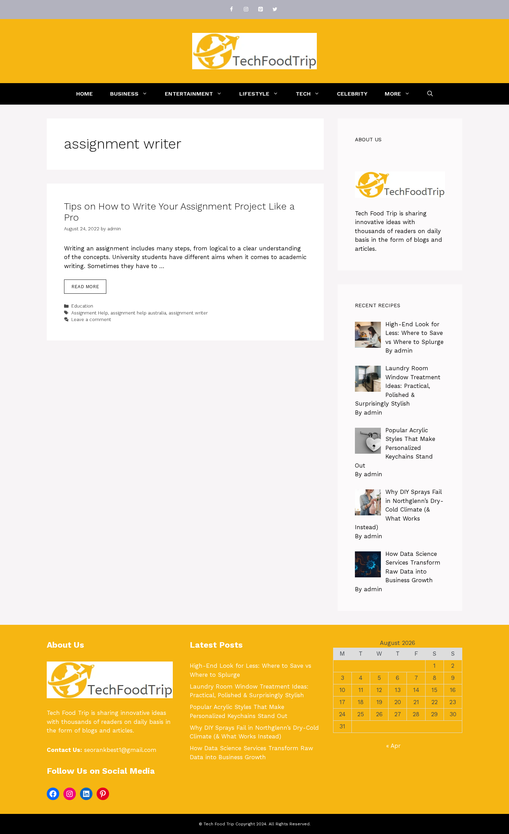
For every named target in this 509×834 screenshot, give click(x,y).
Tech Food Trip (376, 213)
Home (84, 93)
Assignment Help (89, 313)
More (393, 93)
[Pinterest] (260, 9)
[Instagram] (246, 9)
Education (82, 306)
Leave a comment (91, 319)
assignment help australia (138, 313)
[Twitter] (275, 9)
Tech (303, 93)
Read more (85, 286)
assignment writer (188, 313)
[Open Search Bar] (430, 93)
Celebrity (352, 93)
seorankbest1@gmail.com (120, 749)
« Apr (393, 745)
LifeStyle (254, 93)
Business (124, 93)
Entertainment (189, 93)
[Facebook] (231, 9)
